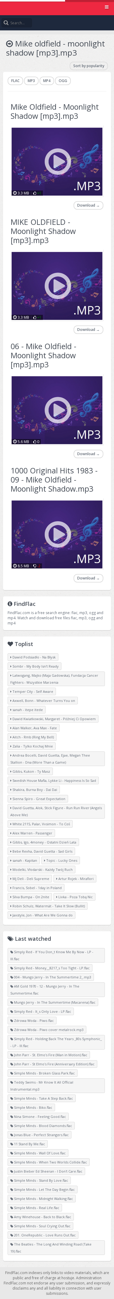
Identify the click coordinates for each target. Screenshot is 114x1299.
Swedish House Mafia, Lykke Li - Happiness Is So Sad (54, 780)
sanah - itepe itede (27, 709)
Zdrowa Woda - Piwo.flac (33, 1020)
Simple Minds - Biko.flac (32, 1107)
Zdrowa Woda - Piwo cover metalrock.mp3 (48, 1029)
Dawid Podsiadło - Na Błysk (34, 657)
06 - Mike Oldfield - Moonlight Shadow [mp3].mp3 (43, 355)
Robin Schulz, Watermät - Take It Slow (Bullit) (48, 906)
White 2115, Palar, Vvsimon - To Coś (41, 824)
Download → (88, 205)
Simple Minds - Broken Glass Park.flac (44, 1073)
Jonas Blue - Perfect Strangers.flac (41, 1134)
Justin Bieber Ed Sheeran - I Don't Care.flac (47, 1171)
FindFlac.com (57, 7)
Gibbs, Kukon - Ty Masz (31, 771)
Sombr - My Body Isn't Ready (35, 666)
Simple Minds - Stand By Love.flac (40, 1180)
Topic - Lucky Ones (61, 860)
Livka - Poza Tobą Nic (75, 897)
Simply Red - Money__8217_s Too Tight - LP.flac (51, 968)
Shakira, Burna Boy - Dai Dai (34, 789)
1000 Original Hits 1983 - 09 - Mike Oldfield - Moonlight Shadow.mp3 (54, 479)
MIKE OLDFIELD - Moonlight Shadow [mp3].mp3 (43, 231)
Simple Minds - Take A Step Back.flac (43, 1098)
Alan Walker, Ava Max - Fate (34, 728)
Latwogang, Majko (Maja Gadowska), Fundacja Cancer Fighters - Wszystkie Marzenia (54, 679)
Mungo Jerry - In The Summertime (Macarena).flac (54, 1002)
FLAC (15, 80)
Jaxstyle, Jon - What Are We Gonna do (42, 915)
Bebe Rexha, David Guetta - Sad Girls (42, 851)
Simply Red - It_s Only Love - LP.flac (42, 1011)
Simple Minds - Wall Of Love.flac (39, 1153)
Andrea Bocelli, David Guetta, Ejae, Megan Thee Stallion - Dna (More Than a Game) (50, 759)
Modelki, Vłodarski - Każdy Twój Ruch (42, 869)
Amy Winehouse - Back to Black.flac (42, 1217)
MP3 (31, 80)
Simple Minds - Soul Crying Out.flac (42, 1226)
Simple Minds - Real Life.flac (36, 1207)
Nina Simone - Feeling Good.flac (39, 1116)
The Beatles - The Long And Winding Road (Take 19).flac (51, 1247)
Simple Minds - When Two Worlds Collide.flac (50, 1162)
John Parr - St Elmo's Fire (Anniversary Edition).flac (54, 1064)
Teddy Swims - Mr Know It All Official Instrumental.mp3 (41, 1085)
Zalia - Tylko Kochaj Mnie (32, 746)
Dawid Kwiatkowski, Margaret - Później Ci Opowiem (54, 719)
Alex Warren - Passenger (32, 833)
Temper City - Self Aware (32, 691)
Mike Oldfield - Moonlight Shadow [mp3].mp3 (55, 111)
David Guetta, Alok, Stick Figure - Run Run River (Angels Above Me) (56, 811)
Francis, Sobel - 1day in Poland (37, 887)
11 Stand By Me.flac (29, 1144)
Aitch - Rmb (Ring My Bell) (33, 737)
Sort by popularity (88, 65)
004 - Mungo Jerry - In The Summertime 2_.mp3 (52, 977)
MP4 (46, 80)
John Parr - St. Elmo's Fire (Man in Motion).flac (50, 1055)
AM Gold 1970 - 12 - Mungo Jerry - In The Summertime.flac (44, 989)
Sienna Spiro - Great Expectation (38, 798)
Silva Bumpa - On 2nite (30, 897)
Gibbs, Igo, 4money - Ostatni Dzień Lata (44, 842)
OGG (63, 80)
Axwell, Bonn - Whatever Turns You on (43, 700)
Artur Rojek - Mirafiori (75, 878)
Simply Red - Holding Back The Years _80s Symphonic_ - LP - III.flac (56, 1042)
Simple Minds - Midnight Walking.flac (43, 1198)
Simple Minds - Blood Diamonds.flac (42, 1125)
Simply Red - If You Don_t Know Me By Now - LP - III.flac (51, 955)
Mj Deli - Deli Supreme (30, 878)
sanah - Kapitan (24, 860)
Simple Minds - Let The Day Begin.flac (44, 1189)
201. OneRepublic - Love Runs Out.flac (44, 1235)
